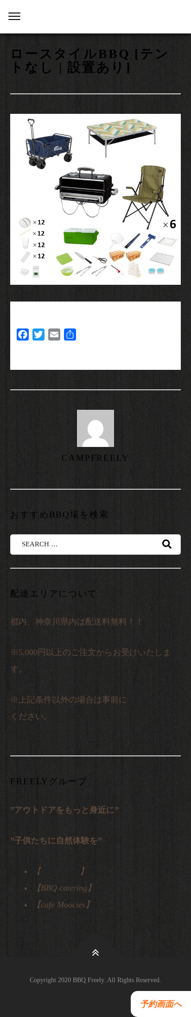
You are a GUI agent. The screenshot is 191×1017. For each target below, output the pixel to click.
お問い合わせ (152, 699)
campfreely (95, 458)
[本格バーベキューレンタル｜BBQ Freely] (95, 16)
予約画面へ (158, 1004)
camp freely (60, 871)
